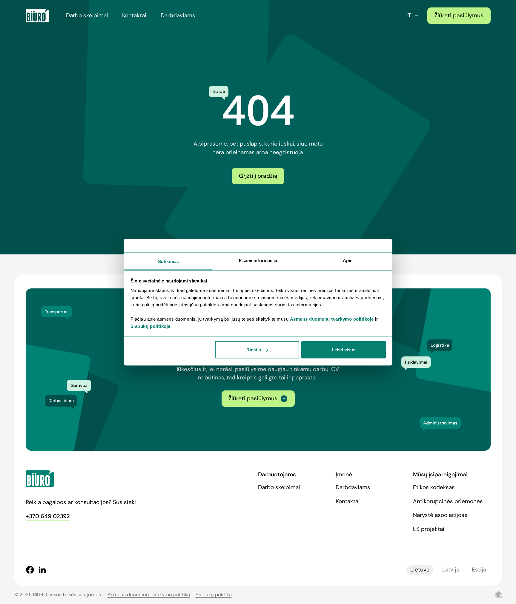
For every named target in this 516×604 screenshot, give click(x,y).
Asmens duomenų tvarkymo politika (149, 594)
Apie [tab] (347, 260)
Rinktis (253, 349)
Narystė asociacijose (440, 515)
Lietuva (419, 569)
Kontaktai (134, 15)
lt (408, 15)
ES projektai (428, 529)
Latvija (450, 569)
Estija (479, 569)
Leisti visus (343, 349)
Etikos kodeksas (434, 487)
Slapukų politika (214, 594)
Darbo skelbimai (87, 15)
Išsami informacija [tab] (258, 260)
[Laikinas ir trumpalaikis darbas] (37, 15)
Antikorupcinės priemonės (448, 501)
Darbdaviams (178, 15)
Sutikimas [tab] (168, 261)
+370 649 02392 (48, 516)
